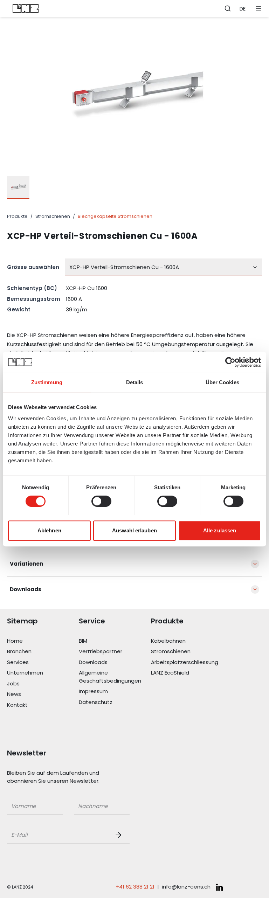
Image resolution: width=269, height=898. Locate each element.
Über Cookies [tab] (222, 382)
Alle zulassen (219, 530)
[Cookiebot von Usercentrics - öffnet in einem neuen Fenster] (230, 362)
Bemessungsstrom (33, 299)
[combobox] (163, 267)
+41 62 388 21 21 (135, 886)
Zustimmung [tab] (46, 382)
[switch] (101, 501)
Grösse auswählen (33, 267)
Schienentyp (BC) (32, 288)
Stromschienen (52, 216)
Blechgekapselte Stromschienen (115, 216)
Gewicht (18, 309)
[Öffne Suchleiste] (227, 8)
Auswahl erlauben (134, 530)
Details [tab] (134, 382)
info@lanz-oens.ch (186, 886)
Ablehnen (49, 530)
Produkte (17, 216)
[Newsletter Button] (119, 835)
